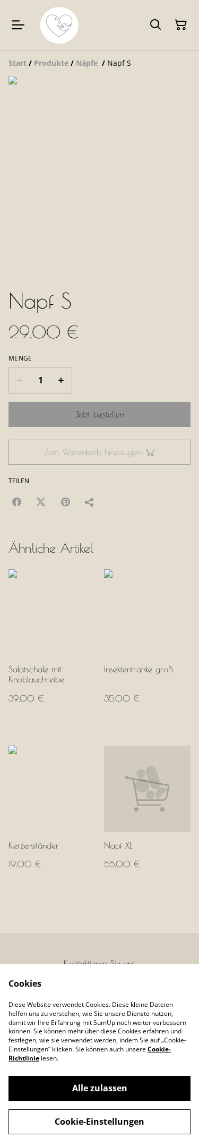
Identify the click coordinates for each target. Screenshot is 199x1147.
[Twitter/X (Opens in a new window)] (41, 502)
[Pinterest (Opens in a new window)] (65, 502)
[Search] (155, 25)
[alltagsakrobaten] (59, 25)
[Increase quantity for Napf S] (61, 380)
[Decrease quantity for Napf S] (19, 380)
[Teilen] (90, 502)
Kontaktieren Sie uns (99, 963)
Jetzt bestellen (99, 414)
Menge (20, 358)
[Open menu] (18, 25)
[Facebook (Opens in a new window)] (16, 502)
